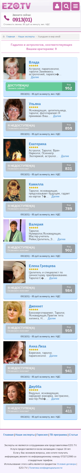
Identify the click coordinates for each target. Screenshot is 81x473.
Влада (34, 62)
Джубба (35, 386)
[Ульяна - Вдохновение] (15, 110)
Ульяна (35, 104)
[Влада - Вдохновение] (15, 68)
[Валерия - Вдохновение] (15, 230)
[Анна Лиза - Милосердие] (15, 352)
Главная (10, 36)
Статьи (73, 434)
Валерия (36, 224)
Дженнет (36, 306)
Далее (35, 77)
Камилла (36, 184)
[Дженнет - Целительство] (15, 312)
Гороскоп (42, 434)
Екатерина (37, 144)
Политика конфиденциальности (45, 468)
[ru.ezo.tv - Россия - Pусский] (16, 8)
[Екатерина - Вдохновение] (15, 150)
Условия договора (66, 464)
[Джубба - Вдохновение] (15, 393)
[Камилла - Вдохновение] (15, 190)
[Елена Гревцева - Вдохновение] (15, 272)
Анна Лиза (37, 346)
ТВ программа (58, 434)
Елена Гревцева (42, 266)
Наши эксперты (26, 36)
